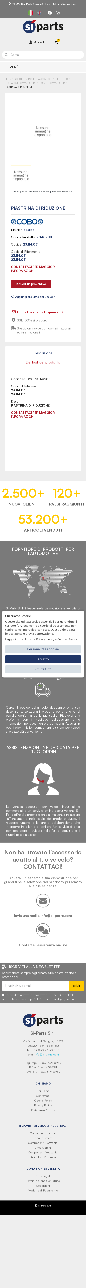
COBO (29, 230)
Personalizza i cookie (43, 649)
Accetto (43, 659)
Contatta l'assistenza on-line (43, 945)
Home (8, 79)
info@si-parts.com (47, 1054)
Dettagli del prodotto (43, 362)
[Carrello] (57, 42)
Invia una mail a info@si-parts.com (43, 915)
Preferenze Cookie (43, 1110)
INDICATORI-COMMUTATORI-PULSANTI (26, 83)
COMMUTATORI (57, 83)
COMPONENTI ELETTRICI (54, 79)
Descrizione (43, 353)
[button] (31, 284)
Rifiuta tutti (43, 669)
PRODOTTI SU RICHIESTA (26, 79)
